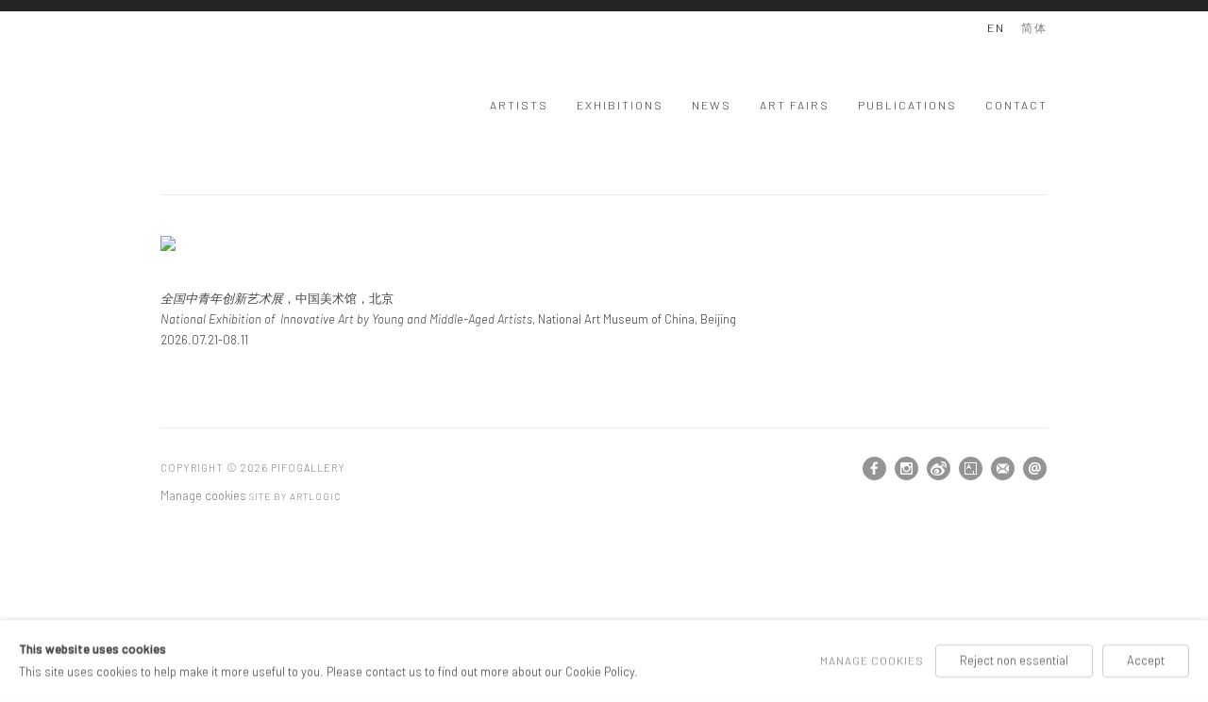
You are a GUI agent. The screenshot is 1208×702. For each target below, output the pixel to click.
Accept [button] (1146, 660)
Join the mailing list (1003, 469)
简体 (1034, 27)
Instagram (907, 469)
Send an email (1035, 469)
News (711, 104)
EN (996, 27)
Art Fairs (795, 104)
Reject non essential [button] (1014, 660)
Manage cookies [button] (203, 495)
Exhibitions (620, 104)
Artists (519, 104)
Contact (1016, 104)
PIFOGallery (235, 102)
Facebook (875, 469)
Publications (907, 104)
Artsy (971, 469)
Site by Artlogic (295, 496)
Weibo (939, 469)
